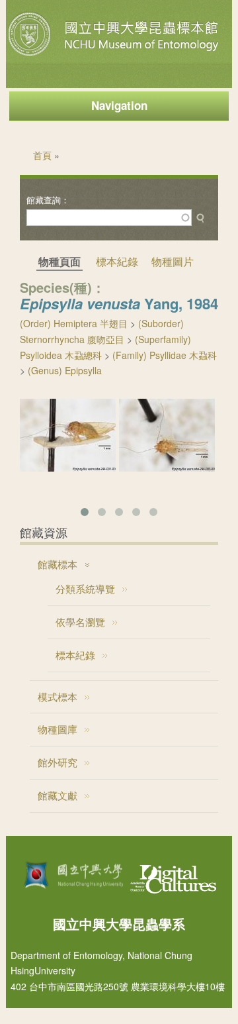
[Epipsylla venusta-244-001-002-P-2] (68, 467)
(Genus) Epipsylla (65, 370)
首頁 (42, 155)
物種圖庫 (57, 729)
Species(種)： (62, 287)
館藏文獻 (57, 795)
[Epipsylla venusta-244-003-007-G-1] (167, 467)
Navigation (119, 105)
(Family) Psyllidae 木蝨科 (164, 355)
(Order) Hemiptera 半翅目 (74, 323)
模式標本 (57, 696)
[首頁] (115, 55)
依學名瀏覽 (80, 622)
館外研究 (57, 762)
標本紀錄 (117, 261)
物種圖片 (172, 261)
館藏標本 (57, 564)
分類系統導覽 (85, 588)
